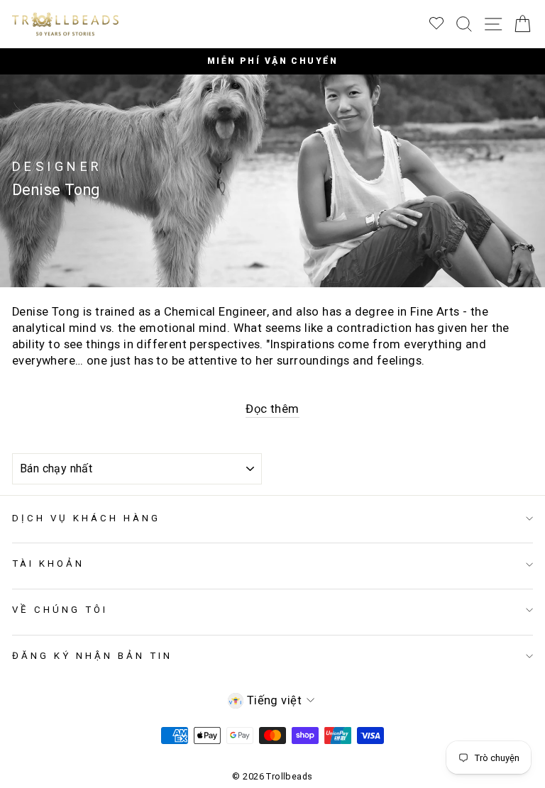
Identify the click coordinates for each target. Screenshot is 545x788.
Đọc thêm (272, 409)
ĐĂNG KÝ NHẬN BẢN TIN (92, 655)
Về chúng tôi (60, 609)
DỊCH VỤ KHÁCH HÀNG (86, 518)
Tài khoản (48, 563)
